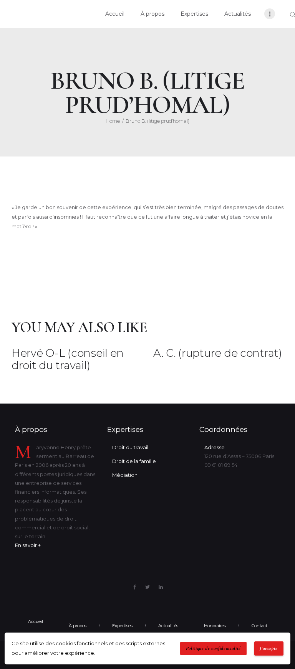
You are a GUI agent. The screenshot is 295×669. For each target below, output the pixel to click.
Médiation (125, 475)
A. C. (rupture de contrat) (217, 353)
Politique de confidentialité (213, 648)
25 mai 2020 (49, 190)
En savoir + (28, 545)
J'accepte (269, 648)
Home (113, 121)
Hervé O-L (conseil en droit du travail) (68, 359)
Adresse (214, 447)
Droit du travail (130, 447)
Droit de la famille (134, 461)
